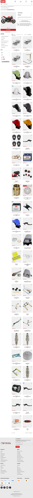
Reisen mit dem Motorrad (20, 457)
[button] (31, 4)
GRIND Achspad (27, 181)
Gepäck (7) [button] (2, 39)
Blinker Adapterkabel (16, 330)
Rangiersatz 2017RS (16, 314)
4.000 (27, 429)
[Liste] (22, 34)
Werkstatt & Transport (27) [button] (4, 45)
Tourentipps (18, 452)
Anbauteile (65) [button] (3, 47)
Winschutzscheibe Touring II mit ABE (16, 99)
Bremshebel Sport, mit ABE (27, 231)
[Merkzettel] (26, 1)
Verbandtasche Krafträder (16, 429)
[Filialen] (15, 1)
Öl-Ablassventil (16, 281)
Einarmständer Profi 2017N (27, 330)
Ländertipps (18, 453)
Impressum (18, 465)
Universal (27, 314)
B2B (1, 452)
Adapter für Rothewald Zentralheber (16, 363)
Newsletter (2, 456)
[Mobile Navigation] (1, 4)
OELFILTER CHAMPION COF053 (16, 396)
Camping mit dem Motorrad (20, 461)
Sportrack (16, 181)
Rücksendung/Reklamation (4, 460)
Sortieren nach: (26, 34)
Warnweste (16, 264)
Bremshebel (27, 412)
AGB (17, 466)
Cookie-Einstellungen (19, 474)
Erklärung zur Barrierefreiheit (20, 471)
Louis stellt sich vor (3, 465)
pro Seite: (17, 34)
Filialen (1, 466)
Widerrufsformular (19, 470)
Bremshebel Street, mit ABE (27, 396)
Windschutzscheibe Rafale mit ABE (28, 99)
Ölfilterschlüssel (27, 363)
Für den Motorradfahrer (20, 460)
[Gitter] (21, 34)
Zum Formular (27, 25)
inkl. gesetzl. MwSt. (16, 493)
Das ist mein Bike (8, 29)
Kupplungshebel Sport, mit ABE (16, 412)
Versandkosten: (12, 494)
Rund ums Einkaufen (3, 470)
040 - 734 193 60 (6, 443)
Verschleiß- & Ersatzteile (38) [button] (4, 36)
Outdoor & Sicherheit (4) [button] (4, 42)
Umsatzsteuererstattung (4, 471)
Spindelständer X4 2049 (27, 66)
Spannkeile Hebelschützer (16, 66)
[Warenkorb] (31, 1)
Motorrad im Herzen (19, 456)
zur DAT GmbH (28, 21)
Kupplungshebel (27, 148)
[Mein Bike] (20, 1)
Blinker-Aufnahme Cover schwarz (16, 148)
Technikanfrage (2, 453)
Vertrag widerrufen (3, 461)
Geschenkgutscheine (3, 457)
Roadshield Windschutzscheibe (27, 281)
